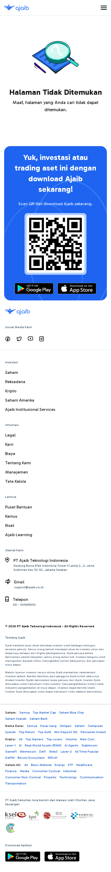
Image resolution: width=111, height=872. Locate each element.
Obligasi (66, 726)
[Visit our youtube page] (30, 339)
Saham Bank (38, 719)
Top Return (27, 732)
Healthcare (84, 765)
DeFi (42, 751)
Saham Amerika (19, 400)
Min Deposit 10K (65, 732)
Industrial (69, 771)
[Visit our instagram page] (41, 339)
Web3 (53, 751)
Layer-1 (10, 745)
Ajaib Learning (18, 534)
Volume (71, 739)
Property (50, 777)
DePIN (9, 758)
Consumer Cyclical (46, 771)
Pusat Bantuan (18, 507)
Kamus (11, 516)
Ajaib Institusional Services (30, 409)
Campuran (95, 726)
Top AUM (44, 732)
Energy (60, 765)
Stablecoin (89, 745)
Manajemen (16, 472)
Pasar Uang (48, 726)
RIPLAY (53, 758)
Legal (10, 435)
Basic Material (41, 765)
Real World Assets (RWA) (43, 745)
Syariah (10, 732)
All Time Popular (87, 751)
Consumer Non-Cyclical (23, 777)
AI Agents (71, 745)
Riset (9, 525)
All (20, 739)
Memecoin (28, 751)
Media (24, 771)
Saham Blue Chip (71, 712)
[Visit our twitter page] (19, 339)
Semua (24, 712)
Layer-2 (66, 751)
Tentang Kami (18, 462)
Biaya (10, 453)
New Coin (87, 739)
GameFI (11, 751)
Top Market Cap (44, 712)
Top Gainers (34, 739)
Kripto (11, 390)
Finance (11, 771)
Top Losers (54, 739)
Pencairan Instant (93, 732)
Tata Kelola (15, 481)
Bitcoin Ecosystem (31, 758)
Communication (92, 777)
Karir (9, 444)
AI (20, 745)
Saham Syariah (16, 719)
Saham (11, 372)
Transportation (15, 783)
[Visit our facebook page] (7, 339)
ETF (70, 765)
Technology (68, 777)
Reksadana (15, 381)
